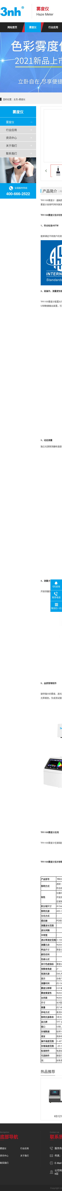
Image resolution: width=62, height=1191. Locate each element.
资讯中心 (11, 138)
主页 (16, 99)
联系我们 (11, 153)
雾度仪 (32, 27)
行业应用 (11, 130)
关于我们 (11, 145)
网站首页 (12, 27)
